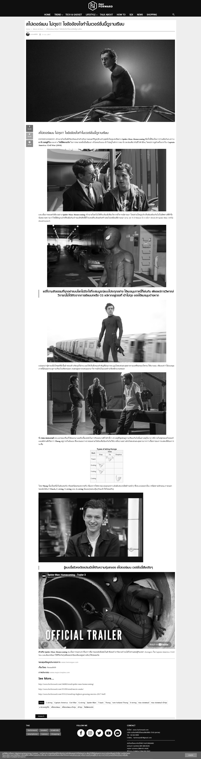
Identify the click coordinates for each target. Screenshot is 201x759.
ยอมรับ (190, 755)
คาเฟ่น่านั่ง (55, 730)
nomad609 (34, 34)
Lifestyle (90, 14)
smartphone (32, 734)
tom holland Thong (120, 703)
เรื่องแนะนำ (41, 716)
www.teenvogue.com (69, 662)
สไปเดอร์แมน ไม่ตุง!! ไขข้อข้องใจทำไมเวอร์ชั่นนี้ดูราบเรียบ (64, 29)
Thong (108, 703)
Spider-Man (91, 703)
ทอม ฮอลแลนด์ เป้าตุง (159, 703)
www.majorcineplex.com (60, 672)
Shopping (152, 14)
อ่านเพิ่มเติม (29, 757)
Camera (44, 734)
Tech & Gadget (73, 14)
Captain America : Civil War (65, 703)
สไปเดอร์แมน (55, 707)
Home (47, 14)
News (140, 14)
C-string (49, 703)
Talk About (106, 14)
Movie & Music (38, 29)
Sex (131, 14)
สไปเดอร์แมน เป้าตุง (69, 707)
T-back (100, 703)
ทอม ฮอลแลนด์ (143, 703)
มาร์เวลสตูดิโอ (44, 707)
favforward (32, 730)
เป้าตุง (80, 707)
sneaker (44, 730)
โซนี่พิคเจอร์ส (88, 707)
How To (121, 14)
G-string (82, 703)
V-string (133, 703)
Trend (57, 14)
